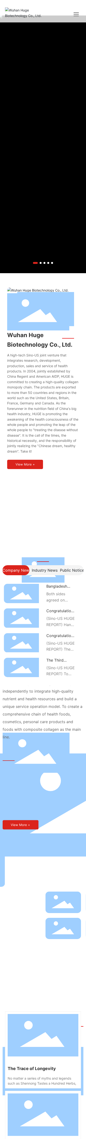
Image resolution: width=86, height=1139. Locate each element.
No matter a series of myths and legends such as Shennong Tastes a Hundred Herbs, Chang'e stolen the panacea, (42, 1083)
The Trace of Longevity (32, 1068)
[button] (35, 263)
